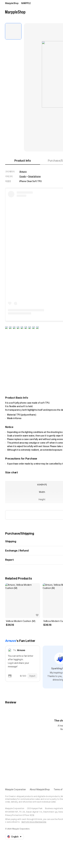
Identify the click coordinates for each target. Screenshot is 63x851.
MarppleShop (12, 3)
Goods (22, 176)
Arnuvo (23, 171)
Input (32, 676)
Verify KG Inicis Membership (34, 822)
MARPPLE (26, 3)
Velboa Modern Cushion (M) (20, 621)
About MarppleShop (40, 789)
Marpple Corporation (15, 789)
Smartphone (34, 176)
